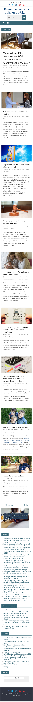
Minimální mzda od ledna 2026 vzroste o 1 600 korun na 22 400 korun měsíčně (17, 594)
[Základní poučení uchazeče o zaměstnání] (16, 93)
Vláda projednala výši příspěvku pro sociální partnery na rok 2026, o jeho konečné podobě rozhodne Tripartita (15, 567)
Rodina (26, 279)
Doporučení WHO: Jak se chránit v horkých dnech (16, 165)
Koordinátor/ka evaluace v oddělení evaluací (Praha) (15, 627)
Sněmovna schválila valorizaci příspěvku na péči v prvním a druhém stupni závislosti (17, 573)
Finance (9, 385)
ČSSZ (4, 279)
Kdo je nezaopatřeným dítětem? (16, 427)
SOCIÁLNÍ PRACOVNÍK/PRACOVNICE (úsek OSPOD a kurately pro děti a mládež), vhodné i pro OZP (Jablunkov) (16, 612)
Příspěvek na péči (6, 228)
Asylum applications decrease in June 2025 (16, 642)
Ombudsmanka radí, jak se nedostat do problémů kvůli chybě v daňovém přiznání (14, 378)
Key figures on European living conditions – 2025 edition (13, 646)
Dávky (4, 432)
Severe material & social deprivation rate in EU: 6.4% (17, 649)
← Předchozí (8, 505)
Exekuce (5, 385)
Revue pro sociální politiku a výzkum (16, 11)
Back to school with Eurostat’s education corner (17, 638)
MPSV (16, 279)
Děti (8, 432)
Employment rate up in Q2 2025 (14, 652)
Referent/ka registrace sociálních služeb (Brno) (16, 623)
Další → (27, 505)
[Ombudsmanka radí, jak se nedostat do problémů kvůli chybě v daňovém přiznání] (16, 357)
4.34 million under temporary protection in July (16, 666)
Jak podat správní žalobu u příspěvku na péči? (14, 222)
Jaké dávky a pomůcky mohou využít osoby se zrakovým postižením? (15, 329)
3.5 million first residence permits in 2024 (17, 654)
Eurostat (5, 634)
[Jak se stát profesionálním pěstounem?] (16, 457)
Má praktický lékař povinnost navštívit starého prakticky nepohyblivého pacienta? (16, 57)
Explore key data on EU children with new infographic (16, 662)
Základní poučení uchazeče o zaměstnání (15, 112)
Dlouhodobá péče (6, 67)
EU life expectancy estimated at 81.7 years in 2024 (15, 658)
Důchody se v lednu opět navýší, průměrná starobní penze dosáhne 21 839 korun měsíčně (17, 589)
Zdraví (18, 67)
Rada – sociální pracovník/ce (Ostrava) (16, 621)
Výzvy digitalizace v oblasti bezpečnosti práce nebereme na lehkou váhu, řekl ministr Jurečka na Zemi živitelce (16, 598)
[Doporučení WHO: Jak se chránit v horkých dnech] (16, 146)
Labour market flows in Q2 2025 (14, 656)
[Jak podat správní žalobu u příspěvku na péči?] (16, 202)
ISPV (15, 65)
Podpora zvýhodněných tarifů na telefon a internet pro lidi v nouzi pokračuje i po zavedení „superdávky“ (17, 540)
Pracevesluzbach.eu (9, 606)
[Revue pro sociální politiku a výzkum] (3, 23)
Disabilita (5, 336)
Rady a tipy (13, 67)
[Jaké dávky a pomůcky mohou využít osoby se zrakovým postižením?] (16, 308)
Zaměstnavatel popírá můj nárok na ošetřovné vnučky (16, 273)
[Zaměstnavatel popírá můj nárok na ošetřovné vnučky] (16, 253)
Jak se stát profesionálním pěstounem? (13, 476)
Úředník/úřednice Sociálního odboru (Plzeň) (15, 618)
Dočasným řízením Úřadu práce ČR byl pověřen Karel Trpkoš (16, 577)
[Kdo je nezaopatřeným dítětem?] (16, 409)
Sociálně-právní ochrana (16, 483)
